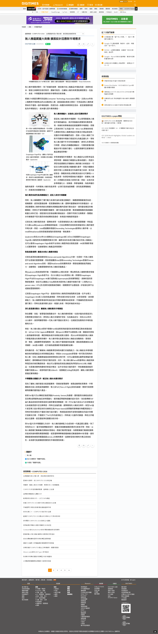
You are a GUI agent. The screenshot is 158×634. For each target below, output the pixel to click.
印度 (56, 590)
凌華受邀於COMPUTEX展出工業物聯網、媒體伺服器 (41, 547)
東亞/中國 (57, 592)
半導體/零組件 (45, 12)
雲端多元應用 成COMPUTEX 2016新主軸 (37, 480)
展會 (23, 596)
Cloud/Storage (55, 12)
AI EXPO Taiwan (130, 9)
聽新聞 (108, 9)
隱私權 (43, 580)
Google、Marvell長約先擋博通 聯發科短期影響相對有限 (119, 58)
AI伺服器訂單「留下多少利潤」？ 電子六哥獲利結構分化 (119, 38)
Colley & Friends (99, 586)
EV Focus (83, 595)
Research (59, 5)
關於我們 (24, 580)
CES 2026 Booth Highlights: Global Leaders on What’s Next (118, 136)
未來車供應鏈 (63, 9)
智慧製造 (83, 601)
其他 (109, 596)
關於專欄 (96, 594)
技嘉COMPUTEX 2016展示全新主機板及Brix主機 (39, 503)
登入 (135, 1)
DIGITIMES (128, 583)
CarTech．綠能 (40, 590)
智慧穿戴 (83, 618)
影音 (90, 5)
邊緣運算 (83, 590)
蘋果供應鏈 (74, 9)
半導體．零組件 (40, 588)
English (133, 580)
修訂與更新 (25, 599)
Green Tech (84, 594)
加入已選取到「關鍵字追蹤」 (36, 459)
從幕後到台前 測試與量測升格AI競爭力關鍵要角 (119, 99)
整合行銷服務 (125, 596)
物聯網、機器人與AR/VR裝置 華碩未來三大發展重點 (41, 485)
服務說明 (31, 580)
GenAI (116, 12)
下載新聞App (125, 603)
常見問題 (49, 580)
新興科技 (83, 597)
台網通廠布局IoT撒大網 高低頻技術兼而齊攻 (38, 476)
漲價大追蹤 (32, 8)
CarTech (64, 12)
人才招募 (124, 598)
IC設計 (83, 621)
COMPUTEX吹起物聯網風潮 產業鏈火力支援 (38, 489)
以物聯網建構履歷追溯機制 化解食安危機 (37, 561)
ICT (78, 12)
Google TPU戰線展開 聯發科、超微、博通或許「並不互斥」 (119, 44)
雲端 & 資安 (111, 590)
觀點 (95, 9)
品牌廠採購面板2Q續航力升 (32, 494)
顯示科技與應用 (85, 625)
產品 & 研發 (111, 592)
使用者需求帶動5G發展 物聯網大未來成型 (37, 525)
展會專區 (101, 12)
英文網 (99, 5)
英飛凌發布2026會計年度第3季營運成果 (117, 105)
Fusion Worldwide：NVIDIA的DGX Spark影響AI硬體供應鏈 (119, 86)
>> (69, 570)
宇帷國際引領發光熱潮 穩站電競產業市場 (37, 507)
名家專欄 (96, 588)
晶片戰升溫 (25, 587)
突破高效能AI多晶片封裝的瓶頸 (114, 81)
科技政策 (39, 601)
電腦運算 (83, 613)
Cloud (82, 609)
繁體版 (121, 1)
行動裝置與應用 (85, 616)
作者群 (96, 592)
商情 (121, 9)
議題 (91, 9)
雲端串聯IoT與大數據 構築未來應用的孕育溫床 (39, 534)
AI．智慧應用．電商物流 (43, 594)
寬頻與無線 (84, 606)
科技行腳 (96, 590)
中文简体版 (126, 580)
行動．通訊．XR (41, 592)
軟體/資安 (84, 12)
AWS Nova (123, 12)
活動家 (82, 5)
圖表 (37, 605)
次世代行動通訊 (85, 608)
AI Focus (83, 611)
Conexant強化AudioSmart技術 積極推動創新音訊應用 (41, 530)
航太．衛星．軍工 (41, 596)
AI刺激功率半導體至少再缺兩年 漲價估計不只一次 (119, 64)
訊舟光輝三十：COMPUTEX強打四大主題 (37, 512)
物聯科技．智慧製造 (42, 603)
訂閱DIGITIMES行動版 (127, 594)
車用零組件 (84, 587)
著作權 (37, 580)
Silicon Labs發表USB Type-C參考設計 (36, 552)
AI (32, 12)
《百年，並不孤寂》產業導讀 (46, 9)
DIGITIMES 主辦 (112, 587)
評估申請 (130, 1)
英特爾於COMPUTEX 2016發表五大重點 (36, 521)
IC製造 (83, 623)
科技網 (46, 5)
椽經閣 (71, 5)
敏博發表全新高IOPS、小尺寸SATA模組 (36, 498)
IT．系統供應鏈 (40, 598)
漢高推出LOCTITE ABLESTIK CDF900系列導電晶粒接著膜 (119, 93)
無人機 (29, 455)
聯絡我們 (124, 599)
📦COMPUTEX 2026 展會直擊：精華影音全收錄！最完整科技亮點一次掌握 (117, 122)
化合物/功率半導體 (86, 592)
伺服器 (83, 614)
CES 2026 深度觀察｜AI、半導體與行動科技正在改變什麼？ (118, 129)
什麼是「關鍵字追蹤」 (34, 462)
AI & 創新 (110, 594)
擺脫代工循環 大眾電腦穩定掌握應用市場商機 (38, 543)
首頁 (24, 9)
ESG (37, 12)
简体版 (125, 1)
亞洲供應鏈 (84, 599)
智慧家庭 (83, 602)
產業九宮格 (25, 592)
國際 (56, 594)
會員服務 (124, 588)
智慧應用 (72, 12)
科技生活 (109, 12)
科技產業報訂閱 (125, 592)
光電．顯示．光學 (41, 599)
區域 (86, 9)
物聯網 (83, 604)
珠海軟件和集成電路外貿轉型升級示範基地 (37, 556)
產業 (81, 9)
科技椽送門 (25, 594)
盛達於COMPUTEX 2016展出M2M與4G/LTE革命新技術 (41, 516)
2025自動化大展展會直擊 (110, 143)
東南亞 (57, 588)
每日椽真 (114, 9)
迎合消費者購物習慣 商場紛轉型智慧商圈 (37, 539)
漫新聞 (101, 9)
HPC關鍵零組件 (85, 588)
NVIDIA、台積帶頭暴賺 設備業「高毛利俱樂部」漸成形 (118, 51)
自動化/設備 (93, 12)
